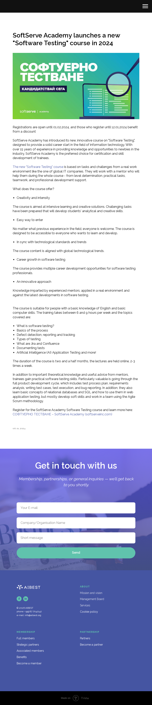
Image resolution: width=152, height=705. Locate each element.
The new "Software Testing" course (38, 167)
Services (85, 605)
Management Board (92, 599)
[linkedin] (25, 598)
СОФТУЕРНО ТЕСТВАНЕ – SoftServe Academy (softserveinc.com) (62, 414)
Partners (85, 638)
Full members (26, 638)
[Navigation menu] (145, 6)
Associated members (30, 650)
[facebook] (19, 598)
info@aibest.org (33, 615)
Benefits (22, 657)
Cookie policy (89, 611)
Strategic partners (28, 644)
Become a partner (91, 644)
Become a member (29, 663)
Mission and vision (91, 593)
